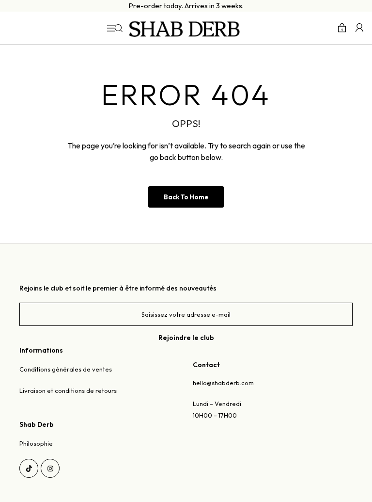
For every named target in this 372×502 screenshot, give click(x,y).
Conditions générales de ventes (65, 369)
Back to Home (186, 197)
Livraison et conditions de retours (68, 390)
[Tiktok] (28, 468)
